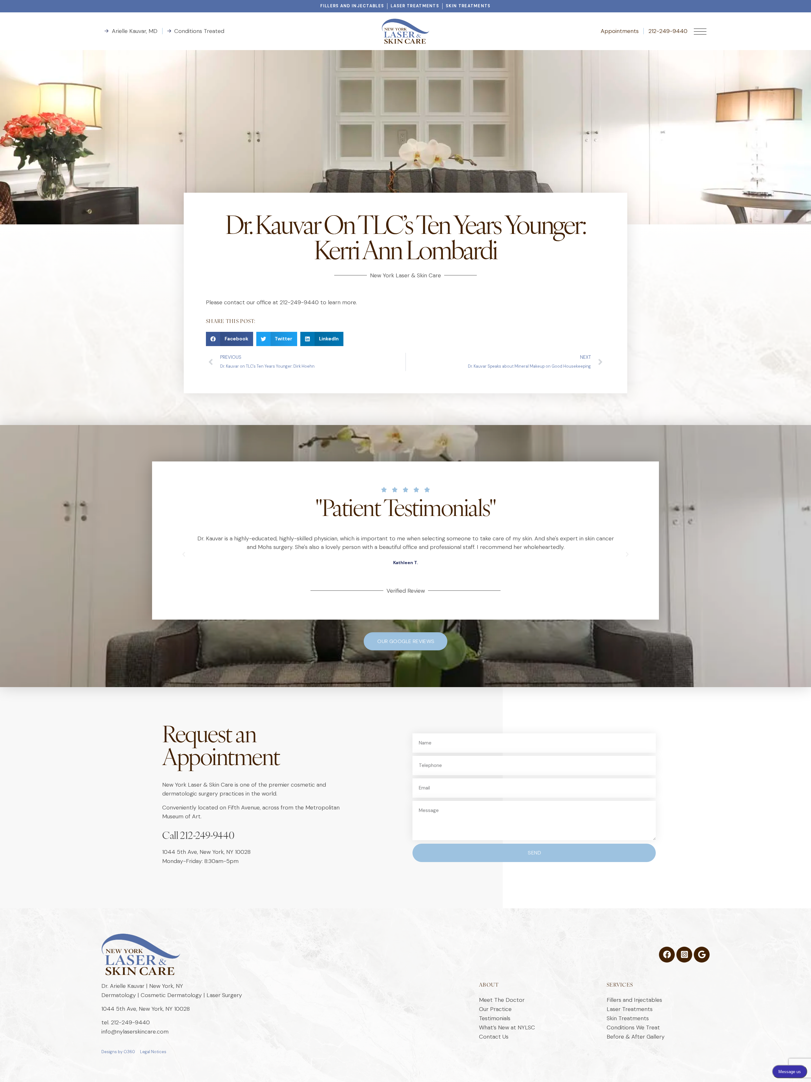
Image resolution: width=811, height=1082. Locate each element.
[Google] (702, 955)
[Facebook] (667, 955)
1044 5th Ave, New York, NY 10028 (206, 852)
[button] (229, 339)
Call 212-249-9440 (198, 836)
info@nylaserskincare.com (135, 1031)
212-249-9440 (130, 1022)
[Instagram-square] (684, 955)
